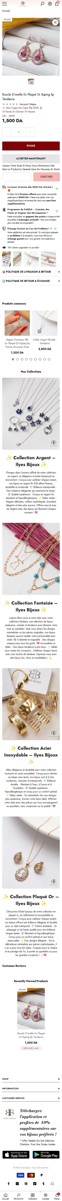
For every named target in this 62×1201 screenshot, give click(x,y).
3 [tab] (22, 359)
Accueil (6, 11)
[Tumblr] (43, 1183)
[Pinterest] (26, 1183)
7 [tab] (40, 359)
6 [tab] (35, 359)
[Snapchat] (52, 1183)
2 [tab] (17, 359)
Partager (55, 22)
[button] (42, 4)
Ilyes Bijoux (25, 1167)
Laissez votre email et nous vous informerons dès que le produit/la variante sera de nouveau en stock (31, 167)
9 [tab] (49, 359)
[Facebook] (8, 1183)
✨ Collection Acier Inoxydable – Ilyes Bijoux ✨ (31, 755)
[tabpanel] (17, 332)
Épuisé (31, 146)
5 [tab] (31, 359)
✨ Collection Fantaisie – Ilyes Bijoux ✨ (31, 606)
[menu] (4, 4)
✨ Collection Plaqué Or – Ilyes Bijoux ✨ (31, 900)
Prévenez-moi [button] (31, 1048)
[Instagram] (17, 1183)
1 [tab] (13, 359)
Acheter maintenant (31, 158)
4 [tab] (26, 359)
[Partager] (55, 22)
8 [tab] (44, 359)
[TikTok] (35, 1183)
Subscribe (46, 176)
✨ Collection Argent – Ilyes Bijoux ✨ (31, 461)
